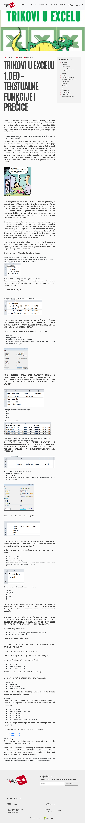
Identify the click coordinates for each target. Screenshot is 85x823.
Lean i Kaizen (66, 92)
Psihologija (65, 81)
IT (62, 88)
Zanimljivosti (66, 86)
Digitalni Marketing (68, 77)
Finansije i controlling (69, 79)
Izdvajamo (65, 90)
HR (63, 99)
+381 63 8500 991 (12, 812)
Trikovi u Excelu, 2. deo (13, 733)
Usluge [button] (32, 4)
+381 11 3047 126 (12, 805)
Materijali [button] (42, 4)
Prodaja (64, 64)
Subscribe (69, 783)
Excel (20, 57)
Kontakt (62, 4)
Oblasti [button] (22, 4)
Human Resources (68, 69)
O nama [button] (52, 4)
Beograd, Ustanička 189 (53, 811)
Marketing (65, 71)
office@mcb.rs (50, 805)
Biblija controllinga (68, 96)
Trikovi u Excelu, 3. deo (13, 735)
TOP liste (65, 84)
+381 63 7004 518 (12, 811)
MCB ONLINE (70, 5)
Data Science (66, 94)
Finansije (64, 62)
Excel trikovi (30, 57)
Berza (64, 73)
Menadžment (66, 67)
